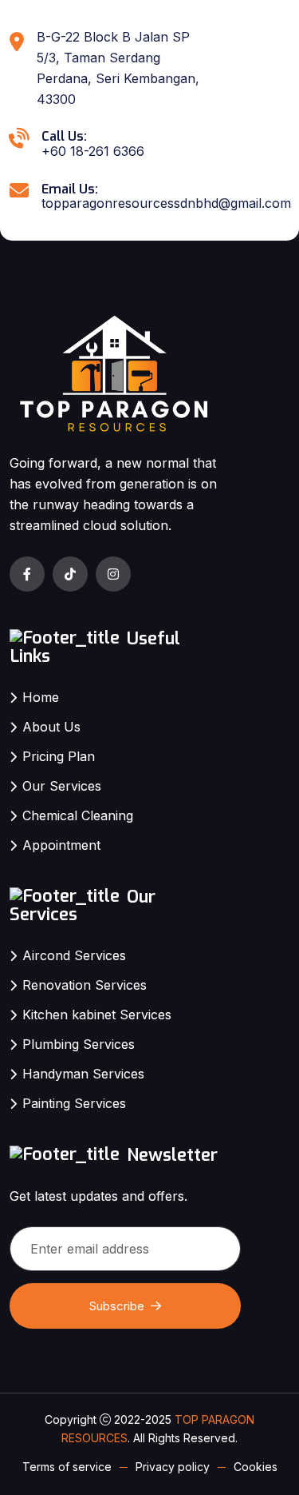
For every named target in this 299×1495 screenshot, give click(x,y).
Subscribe (116, 1306)
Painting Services (74, 1103)
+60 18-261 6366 (92, 151)
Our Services (61, 786)
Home (40, 697)
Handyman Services (83, 1074)
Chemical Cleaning (77, 815)
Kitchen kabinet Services (96, 1015)
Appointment (61, 845)
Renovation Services (84, 985)
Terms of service (67, 1466)
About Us (51, 727)
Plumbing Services (78, 1044)
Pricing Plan (58, 756)
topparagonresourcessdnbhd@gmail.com (166, 203)
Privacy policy (173, 1466)
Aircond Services (74, 955)
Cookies (255, 1466)
